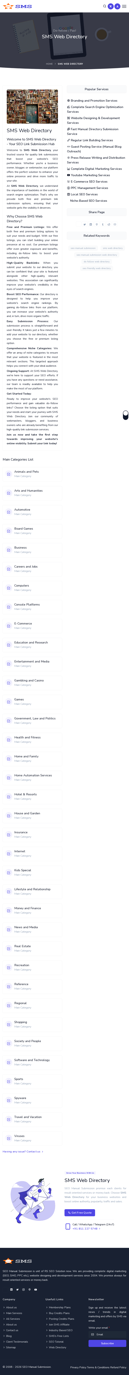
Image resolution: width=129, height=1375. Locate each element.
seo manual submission (83, 248)
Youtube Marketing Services (90, 175)
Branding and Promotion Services (93, 101)
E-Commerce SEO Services (89, 182)
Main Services (13, 1313)
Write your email (99, 1328)
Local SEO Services (84, 194)
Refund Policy (118, 1367)
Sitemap (10, 1347)
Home (49, 64)
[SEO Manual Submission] (64, 1261)
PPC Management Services (89, 188)
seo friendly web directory (97, 268)
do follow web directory (97, 261)
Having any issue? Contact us (22, 1151)
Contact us (11, 1330)
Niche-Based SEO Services (88, 201)
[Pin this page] (96, 224)
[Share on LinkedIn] (90, 224)
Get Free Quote (81, 1213)
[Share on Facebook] (78, 224)
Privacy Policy (78, 1367)
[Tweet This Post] (84, 224)
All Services (12, 1319)
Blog (8, 1336)
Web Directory (57, 1347)
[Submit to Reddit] (109, 224)
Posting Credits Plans (61, 1319)
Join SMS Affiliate (59, 1324)
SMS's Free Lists (58, 1336)
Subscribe (107, 1343)
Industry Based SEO (60, 1330)
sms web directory (113, 248)
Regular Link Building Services (91, 140)
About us (11, 1307)
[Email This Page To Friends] (115, 224)
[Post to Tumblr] (102, 224)
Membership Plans (59, 1307)
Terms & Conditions (98, 1367)
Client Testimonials (16, 1342)
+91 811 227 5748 (85, 1229)
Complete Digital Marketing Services (96, 169)
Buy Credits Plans (59, 1313)
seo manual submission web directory (97, 254)
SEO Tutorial (55, 1342)
